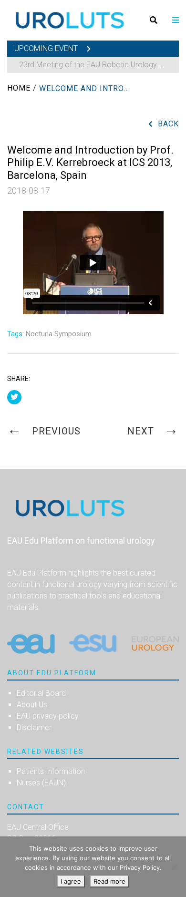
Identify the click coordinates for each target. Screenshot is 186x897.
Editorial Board (41, 693)
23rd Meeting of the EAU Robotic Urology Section (102, 64)
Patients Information (51, 771)
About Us (32, 704)
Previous (55, 431)
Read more (109, 881)
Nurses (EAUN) (41, 782)
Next (142, 431)
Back (168, 123)
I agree (71, 881)
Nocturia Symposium (59, 334)
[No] (174, 867)
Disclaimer (34, 727)
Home (19, 88)
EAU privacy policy (48, 716)
